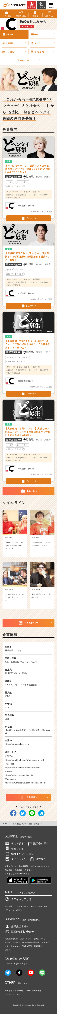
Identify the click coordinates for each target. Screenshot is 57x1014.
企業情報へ (32, 797)
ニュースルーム (21, 906)
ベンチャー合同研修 (30, 942)
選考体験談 (23, 866)
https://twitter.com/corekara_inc (19, 775)
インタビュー (16, 51)
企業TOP (9, 34)
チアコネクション (12, 946)
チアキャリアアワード (14, 991)
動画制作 (38, 946)
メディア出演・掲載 (39, 906)
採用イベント (26, 939)
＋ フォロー (27, 26)
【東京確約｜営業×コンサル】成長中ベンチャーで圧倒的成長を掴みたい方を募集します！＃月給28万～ (27, 344)
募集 (44, 34)
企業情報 (16, 43)
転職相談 (18, 870)
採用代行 (8, 950)
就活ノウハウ (10, 866)
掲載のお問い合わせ (22, 931)
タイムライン (44, 51)
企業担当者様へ (20, 926)
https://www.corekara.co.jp (17, 744)
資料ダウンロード (12, 942)
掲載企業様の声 (11, 939)
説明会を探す (40, 843)
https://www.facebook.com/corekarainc (23, 767)
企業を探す (17, 848)
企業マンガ (30, 60)
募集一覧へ (32, 491)
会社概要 (8, 906)
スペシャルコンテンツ (39, 866)
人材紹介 (45, 942)
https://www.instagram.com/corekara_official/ (25, 783)
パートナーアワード (13, 994)
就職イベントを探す (22, 853)
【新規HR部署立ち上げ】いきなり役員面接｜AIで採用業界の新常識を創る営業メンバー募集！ (27, 256)
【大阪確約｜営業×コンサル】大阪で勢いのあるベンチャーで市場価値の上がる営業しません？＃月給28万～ (27, 431)
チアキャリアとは (21, 899)
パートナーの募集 (33, 991)
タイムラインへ (32, 622)
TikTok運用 (27, 946)
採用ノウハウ (40, 939)
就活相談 (8, 870)
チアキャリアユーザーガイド (17, 874)
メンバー (44, 43)
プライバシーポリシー (14, 910)
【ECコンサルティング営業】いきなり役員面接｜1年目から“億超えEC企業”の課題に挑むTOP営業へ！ (27, 169)
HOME (5, 824)
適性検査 (41, 859)
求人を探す (17, 843)
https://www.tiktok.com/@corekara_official (24, 760)
